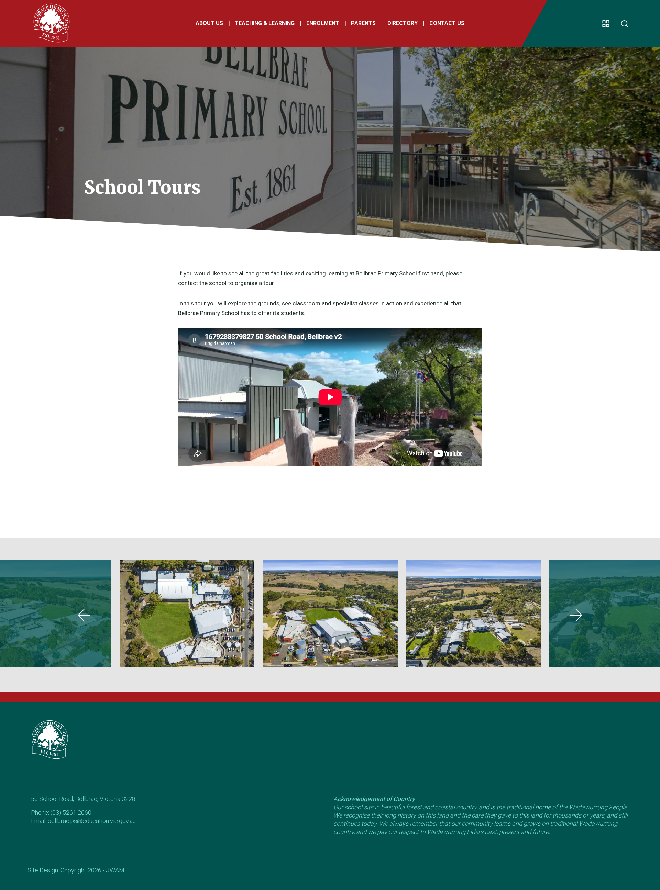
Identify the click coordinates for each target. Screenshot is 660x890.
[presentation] (84, 615)
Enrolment (322, 23)
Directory (402, 23)
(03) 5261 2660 (71, 812)
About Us (209, 23)
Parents (363, 23)
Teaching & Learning (265, 23)
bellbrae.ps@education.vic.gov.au (92, 820)
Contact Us (446, 23)
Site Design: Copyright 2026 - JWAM (76, 870)
